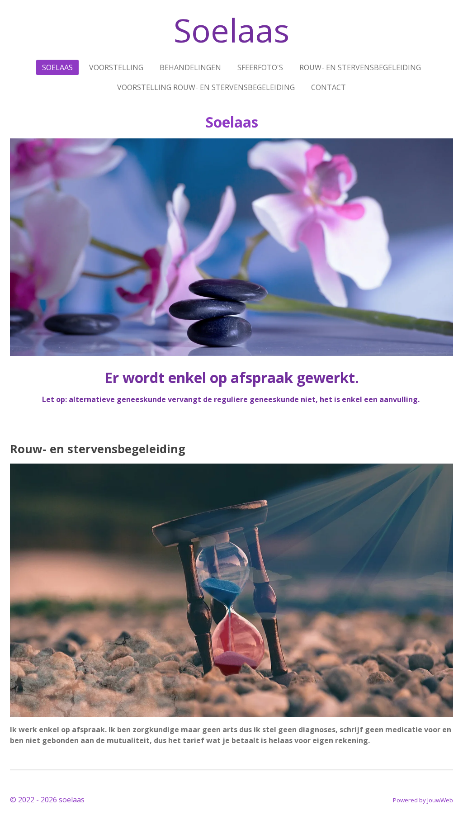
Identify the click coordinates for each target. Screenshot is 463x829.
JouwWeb (440, 800)
